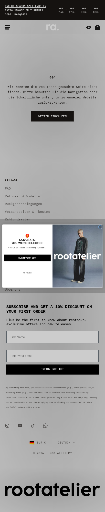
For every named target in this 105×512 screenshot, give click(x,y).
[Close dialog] (100, 227)
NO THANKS (27, 273)
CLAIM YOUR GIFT (27, 258)
